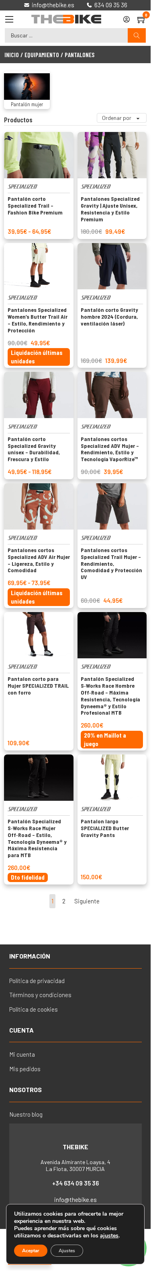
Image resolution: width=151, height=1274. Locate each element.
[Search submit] (137, 35)
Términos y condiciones (40, 994)
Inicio (11, 54)
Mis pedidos (25, 1068)
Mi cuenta (22, 1054)
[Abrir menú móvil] (9, 19)
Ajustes (67, 1250)
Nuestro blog (26, 1114)
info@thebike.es (75, 1199)
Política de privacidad (37, 980)
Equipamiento (41, 54)
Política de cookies (33, 1009)
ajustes (109, 1235)
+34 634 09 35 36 (75, 1183)
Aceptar (30, 1250)
